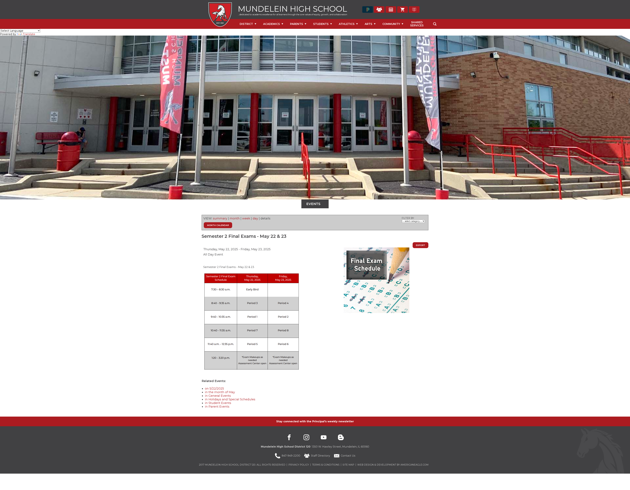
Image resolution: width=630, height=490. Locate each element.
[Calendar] (391, 9)
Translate (29, 34)
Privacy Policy (298, 464)
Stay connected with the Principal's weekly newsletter (315, 421)
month (235, 218)
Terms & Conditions (325, 464)
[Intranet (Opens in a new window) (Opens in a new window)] (414, 9)
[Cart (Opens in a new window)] (402, 9)
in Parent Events (217, 406)
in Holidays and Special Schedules (230, 399)
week (246, 218)
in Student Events (218, 403)
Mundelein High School (292, 8)
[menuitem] (248, 24)
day (255, 218)
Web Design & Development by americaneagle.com (393, 464)
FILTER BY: (408, 218)
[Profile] (379, 9)
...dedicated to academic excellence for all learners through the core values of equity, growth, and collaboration (292, 14)
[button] (435, 24)
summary (220, 218)
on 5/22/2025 (214, 388)
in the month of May (220, 392)
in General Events (218, 396)
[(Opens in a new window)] (367, 9)
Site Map (348, 464)
